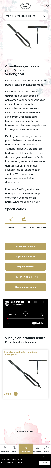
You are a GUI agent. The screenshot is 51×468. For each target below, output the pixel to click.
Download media (25, 246)
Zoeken (44, 16)
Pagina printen (25, 266)
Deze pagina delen (25, 287)
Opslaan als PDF (25, 256)
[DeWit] (25, 6)
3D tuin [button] (43, 5)
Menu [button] (4, 5)
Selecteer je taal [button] (47, 5)
